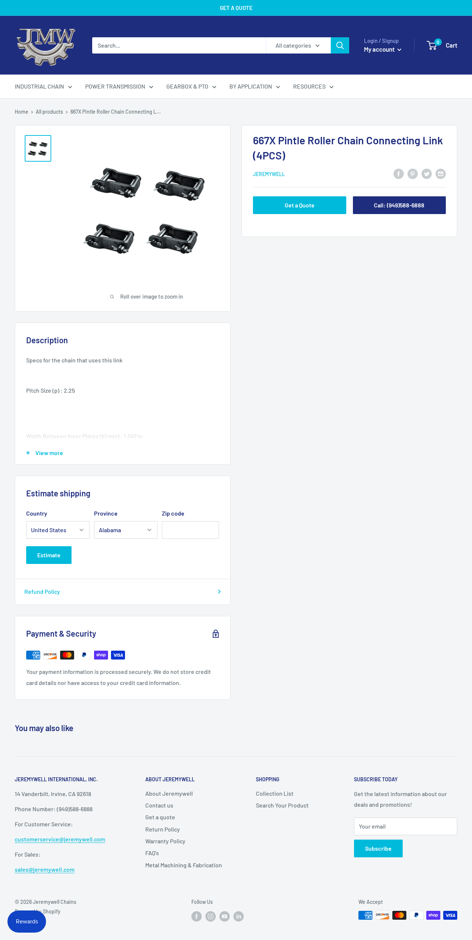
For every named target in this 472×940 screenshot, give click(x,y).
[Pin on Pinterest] (412, 173)
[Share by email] (440, 173)
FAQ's (152, 852)
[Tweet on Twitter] (426, 173)
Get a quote (160, 816)
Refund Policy (42, 591)
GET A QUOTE (236, 7)
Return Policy (162, 829)
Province (106, 513)
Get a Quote (300, 205)
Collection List (275, 793)
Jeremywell (269, 174)
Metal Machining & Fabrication (183, 864)
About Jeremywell (169, 793)
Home (21, 112)
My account (380, 49)
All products (49, 112)
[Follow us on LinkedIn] (238, 916)
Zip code (173, 513)
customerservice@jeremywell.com (60, 839)
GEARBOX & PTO (187, 86)
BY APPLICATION (250, 86)
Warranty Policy (165, 840)
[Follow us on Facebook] (196, 916)
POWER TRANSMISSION (115, 86)
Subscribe (378, 848)
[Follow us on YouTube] (224, 916)
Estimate (48, 554)
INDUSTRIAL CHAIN (39, 86)
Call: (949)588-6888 (399, 205)
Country (36, 513)
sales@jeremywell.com (44, 869)
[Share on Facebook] (398, 173)
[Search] (340, 45)
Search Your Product (282, 805)
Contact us (159, 805)
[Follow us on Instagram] (210, 916)
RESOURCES (309, 86)
